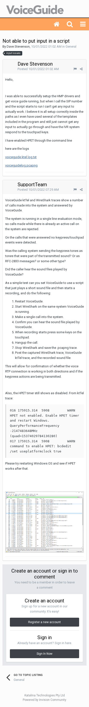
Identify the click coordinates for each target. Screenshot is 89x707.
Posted (38, 69)
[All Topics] (56, 24)
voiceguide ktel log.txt (21, 157)
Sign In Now (44, 653)
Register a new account (44, 622)
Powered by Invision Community (44, 700)
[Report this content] (75, 69)
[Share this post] (81, 69)
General (71, 46)
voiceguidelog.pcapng (21, 165)
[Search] (70, 24)
